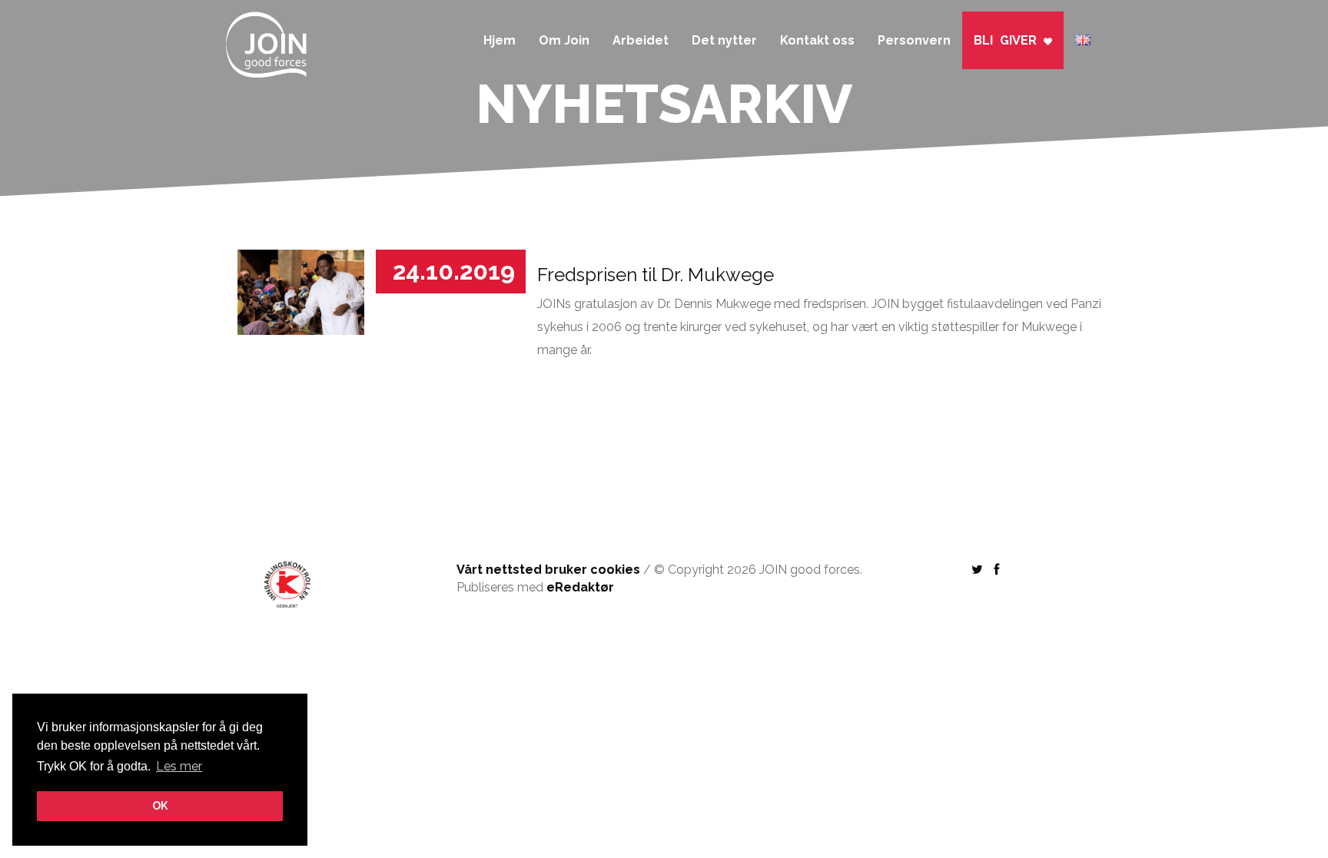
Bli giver (1009, 40)
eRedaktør (580, 587)
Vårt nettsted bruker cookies (548, 569)
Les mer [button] (179, 766)
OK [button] (160, 805)
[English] (1083, 32)
